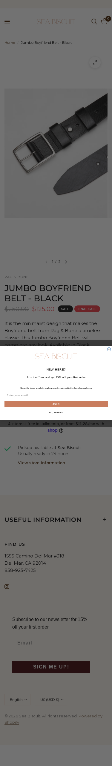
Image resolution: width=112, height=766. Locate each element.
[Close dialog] (109, 349)
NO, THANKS (56, 413)
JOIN (56, 404)
